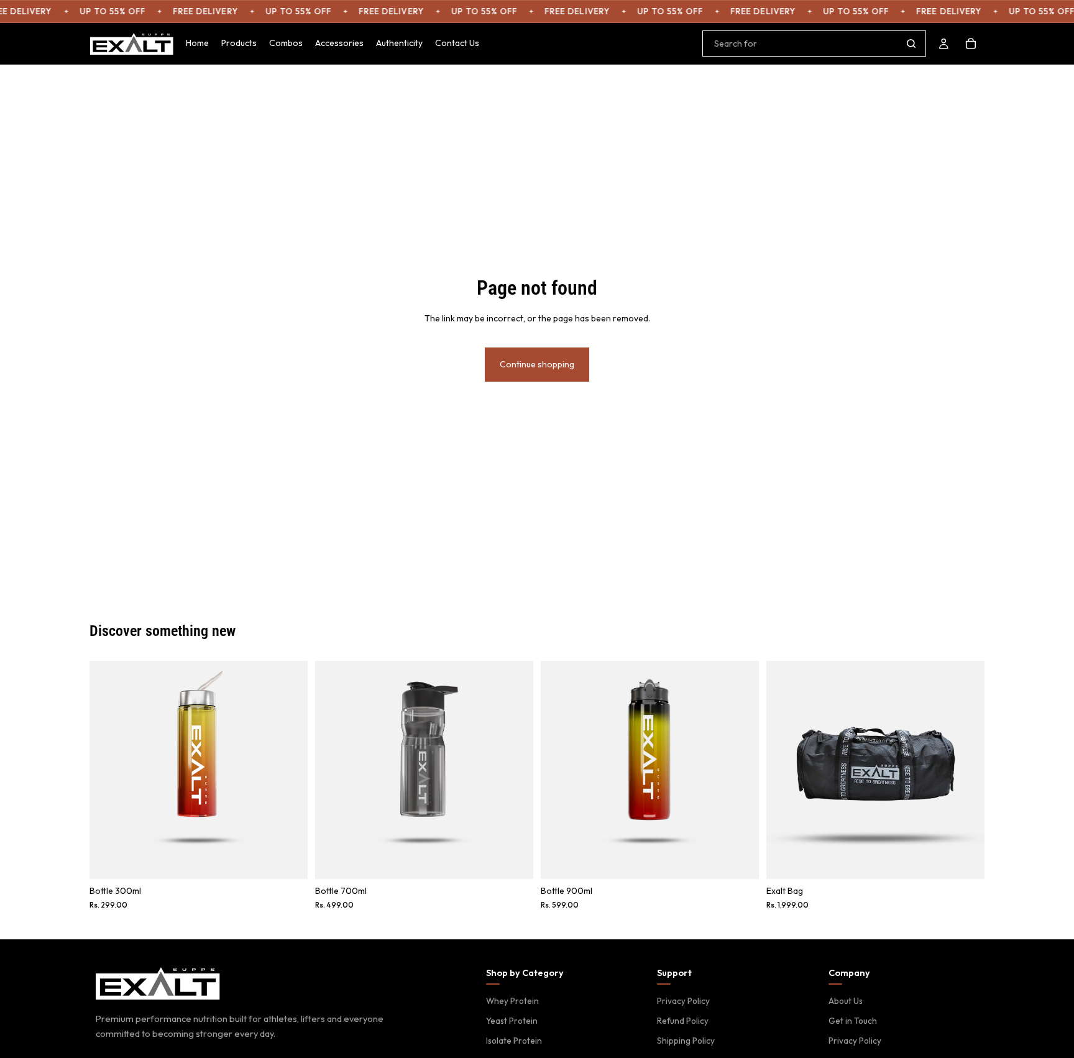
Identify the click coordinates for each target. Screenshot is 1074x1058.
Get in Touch (852, 1020)
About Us (845, 1000)
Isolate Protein (514, 1040)
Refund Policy (683, 1020)
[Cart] (970, 43)
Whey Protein (512, 1000)
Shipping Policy (686, 1040)
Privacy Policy (683, 1000)
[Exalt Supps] (158, 983)
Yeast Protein (512, 1020)
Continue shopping (537, 364)
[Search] (911, 43)
